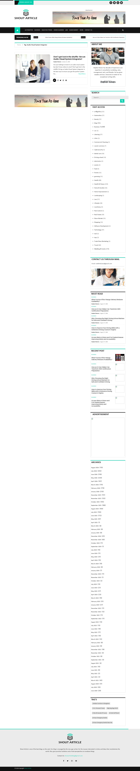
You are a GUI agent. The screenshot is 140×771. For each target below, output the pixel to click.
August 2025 (95, 509)
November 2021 (96, 653)
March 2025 (95, 526)
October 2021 (95, 656)
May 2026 (94, 478)
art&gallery (99, 111)
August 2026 (95, 467)
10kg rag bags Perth (112, 708)
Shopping (98, 222)
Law (66, 30)
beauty (97, 119)
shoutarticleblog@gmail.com (74, 756)
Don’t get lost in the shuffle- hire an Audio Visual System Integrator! (69, 58)
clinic (97, 138)
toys (96, 237)
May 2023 (94, 591)
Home (19, 45)
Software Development (102, 226)
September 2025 (96, 505)
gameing (98, 176)
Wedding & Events (101, 249)
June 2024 (94, 553)
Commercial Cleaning (102, 142)
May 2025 (94, 519)
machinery (98, 207)
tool (96, 233)
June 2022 (94, 629)
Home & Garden (59, 30)
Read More (82, 74)
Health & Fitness (47, 30)
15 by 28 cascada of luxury (99, 713)
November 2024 (96, 540)
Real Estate (99, 214)
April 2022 (94, 636)
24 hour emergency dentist (99, 718)
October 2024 (95, 543)
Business (37, 30)
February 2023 (95, 601)
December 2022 (96, 608)
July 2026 (94, 471)
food (96, 169)
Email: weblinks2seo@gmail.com (102, 263)
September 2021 (96, 660)
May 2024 (94, 557)
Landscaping (99, 195)
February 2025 (95, 529)
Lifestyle (98, 203)
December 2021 (96, 649)
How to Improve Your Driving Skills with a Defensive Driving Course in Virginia (105, 329)
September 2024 (96, 546)
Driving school (100, 157)
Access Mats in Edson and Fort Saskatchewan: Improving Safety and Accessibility (107, 338)
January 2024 (95, 570)
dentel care (99, 153)
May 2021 (94, 673)
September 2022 (96, 618)
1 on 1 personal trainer (98, 708)
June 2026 (94, 474)
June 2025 (94, 515)
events (97, 165)
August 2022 (95, 622)
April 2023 (94, 594)
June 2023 (94, 588)
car (96, 131)
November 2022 (96, 612)
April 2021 (94, 677)
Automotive (29, 30)
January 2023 (95, 605)
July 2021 (94, 667)
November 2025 (96, 498)
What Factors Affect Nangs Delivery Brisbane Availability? (58, 37)
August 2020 (95, 684)
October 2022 (95, 615)
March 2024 (95, 564)
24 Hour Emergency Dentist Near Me (102, 722)
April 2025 (94, 522)
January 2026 (95, 491)
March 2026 (95, 485)
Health (97, 180)
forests (97, 172)
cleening (98, 134)
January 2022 (95, 646)
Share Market (73, 30)
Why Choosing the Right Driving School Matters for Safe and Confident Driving (107, 319)
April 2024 (94, 560)
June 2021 (94, 670)
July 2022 (94, 625)
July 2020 (94, 687)
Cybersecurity (99, 150)
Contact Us (88, 30)
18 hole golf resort (114, 713)
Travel (97, 245)
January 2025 (95, 533)
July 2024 (94, 550)
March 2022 (95, 639)
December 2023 (96, 574)
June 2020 (94, 691)
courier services (100, 146)
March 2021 (95, 680)
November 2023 (96, 577)
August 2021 (95, 663)
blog (97, 123)
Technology (99, 230)
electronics (98, 161)
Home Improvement (101, 192)
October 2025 (95, 502)
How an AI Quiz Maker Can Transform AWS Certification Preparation (108, 37)
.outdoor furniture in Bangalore (101, 703)
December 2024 (96, 536)
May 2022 (94, 632)
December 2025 (96, 495)
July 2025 (94, 512)
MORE (81, 30)
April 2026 (94, 481)
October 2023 (95, 581)
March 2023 (95, 598)
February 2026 (95, 488)
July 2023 (94, 584)
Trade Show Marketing (102, 241)
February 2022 (95, 643)
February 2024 (95, 567)
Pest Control (99, 211)
